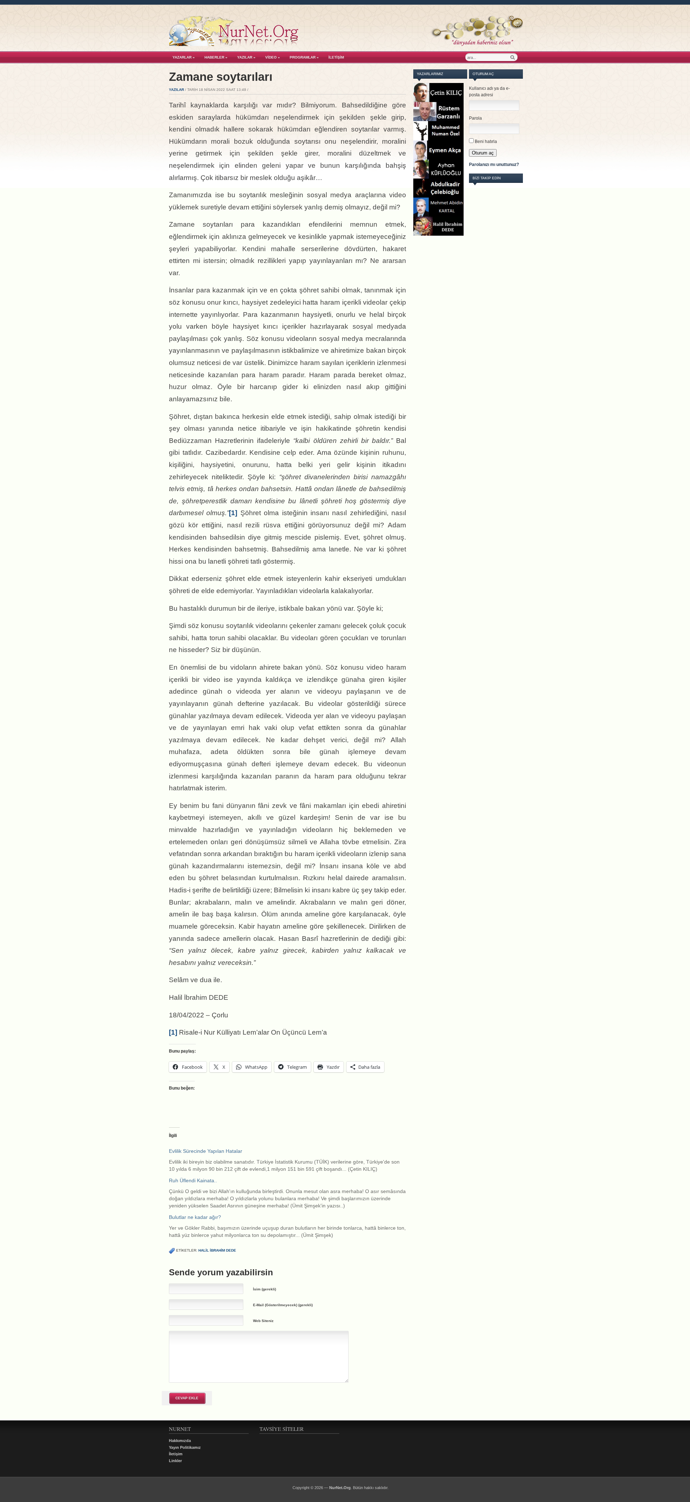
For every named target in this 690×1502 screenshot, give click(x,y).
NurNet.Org (340, 1487)
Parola (475, 118)
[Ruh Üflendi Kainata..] (291, 1193)
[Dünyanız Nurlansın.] (346, 44)
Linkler (175, 1461)
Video (272, 57)
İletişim (336, 57)
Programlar (304, 57)
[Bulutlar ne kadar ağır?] (291, 1226)
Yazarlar (183, 57)
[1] (233, 513)
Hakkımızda (180, 1440)
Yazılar (246, 57)
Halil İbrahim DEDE (217, 1250)
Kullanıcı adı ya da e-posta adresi (489, 91)
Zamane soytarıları (220, 76)
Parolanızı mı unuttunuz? (494, 164)
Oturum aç (483, 153)
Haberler (215, 57)
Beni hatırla (486, 141)
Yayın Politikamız (185, 1447)
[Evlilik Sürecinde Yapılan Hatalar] (291, 1160)
